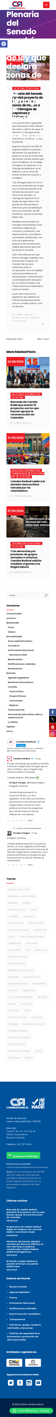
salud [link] (38, 1051)
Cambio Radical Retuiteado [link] (28, 828)
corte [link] (12, 937)
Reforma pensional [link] (19, 1038)
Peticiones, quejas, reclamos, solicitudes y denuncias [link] (24, 1326)
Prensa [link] (13, 1297)
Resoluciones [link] (15, 668)
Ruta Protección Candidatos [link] (24, 1314)
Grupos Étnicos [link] (17, 696)
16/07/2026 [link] (11, 1255)
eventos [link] (11, 618)
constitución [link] (16, 923)
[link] (3, 44)
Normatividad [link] (14, 636)
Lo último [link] (17, 397)
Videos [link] (11, 631)
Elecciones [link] (15, 950)
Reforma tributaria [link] (19, 1051)
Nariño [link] (12, 1004)
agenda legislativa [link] (19, 890)
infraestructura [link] (18, 984)
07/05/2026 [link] (16, 511)
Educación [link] (32, 943)
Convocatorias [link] (16, 709)
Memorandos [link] (15, 659)
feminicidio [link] (41, 950)
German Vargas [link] (17, 964)
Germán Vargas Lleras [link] (21, 970)
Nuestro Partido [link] (18, 1286)
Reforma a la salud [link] (34, 1024)
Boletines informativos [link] (26, 394)
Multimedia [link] (12, 622)
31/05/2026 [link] (16, 438)
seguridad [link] (14, 1058)
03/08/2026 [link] (12, 1235)
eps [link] (28, 950)
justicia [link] (13, 990)
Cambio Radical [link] (24, 315)
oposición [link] (26, 1004)
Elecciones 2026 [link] (18, 654)
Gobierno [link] (14, 977)
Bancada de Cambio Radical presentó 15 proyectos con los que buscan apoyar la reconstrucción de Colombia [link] (24, 409)
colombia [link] (14, 916)
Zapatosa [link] (20, 321)
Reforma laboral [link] (18, 1031)
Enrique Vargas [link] (21, 833)
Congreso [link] (29, 916)
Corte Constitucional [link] (32, 937)
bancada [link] (13, 903)
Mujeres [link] (13, 705)
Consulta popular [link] (18, 930)
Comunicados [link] (19, 474)
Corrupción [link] (40, 930)
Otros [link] (9, 731)
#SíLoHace (30, 777)
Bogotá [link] (27, 903)
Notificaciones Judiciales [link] (22, 664)
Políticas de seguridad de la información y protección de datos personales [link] (23, 1336)
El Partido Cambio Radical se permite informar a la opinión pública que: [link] (22, 1264)
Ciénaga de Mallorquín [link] (25, 318)
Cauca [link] (34, 910)
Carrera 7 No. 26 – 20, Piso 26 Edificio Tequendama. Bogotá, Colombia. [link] (20, 1134)
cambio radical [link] (17, 910)
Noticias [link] (11, 673)
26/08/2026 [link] (16, 361)
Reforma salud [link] (17, 1044)
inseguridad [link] (39, 984)
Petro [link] (27, 1011)
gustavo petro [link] (32, 977)
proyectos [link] (37, 1017)
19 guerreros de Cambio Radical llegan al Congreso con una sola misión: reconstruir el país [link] (23, 1229)
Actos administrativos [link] (20, 641)
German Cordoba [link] (18, 957)
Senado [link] (29, 1058)
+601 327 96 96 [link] (24, 1144)
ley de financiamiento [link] (21, 997)
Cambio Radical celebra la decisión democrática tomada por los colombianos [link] (27, 486)
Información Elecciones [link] (26, 543)
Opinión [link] (10, 726)
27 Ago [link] (38, 758)
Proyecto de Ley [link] (17, 1017)
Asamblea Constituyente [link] (22, 896)
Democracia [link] (15, 943)
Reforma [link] (13, 1024)
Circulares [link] (13, 645)
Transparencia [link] (17, 1319)
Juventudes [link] (16, 700)
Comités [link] (12, 686)
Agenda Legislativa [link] (18, 677)
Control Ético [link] (16, 691)
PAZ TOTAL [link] (14, 1011)
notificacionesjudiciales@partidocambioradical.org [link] (27, 1167)
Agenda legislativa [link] (19, 1292)
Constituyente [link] (36, 923)
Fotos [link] (11, 627)
